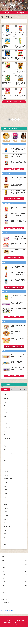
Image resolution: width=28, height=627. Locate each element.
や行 (15, 588)
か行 (15, 567)
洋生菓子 (6, 504)
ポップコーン (7, 475)
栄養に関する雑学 (14, 599)
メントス (6, 482)
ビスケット (7, 464)
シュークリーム (8, 431)
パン (5, 460)
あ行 (15, 564)
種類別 (5, 389)
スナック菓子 (7, 438)
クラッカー (7, 416)
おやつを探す (21, 620)
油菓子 (5, 501)
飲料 (5, 537)
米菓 (5, 523)
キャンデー (7, 409)
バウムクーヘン (8, 453)
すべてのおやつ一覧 (14, 101)
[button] (25, 21)
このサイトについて (20, 622)
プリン (5, 468)
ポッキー (6, 471)
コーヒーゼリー (8, 427)
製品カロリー (13, 389)
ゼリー (5, 442)
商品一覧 (14, 560)
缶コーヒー (7, 526)
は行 (15, 581)
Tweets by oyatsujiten (7, 610)
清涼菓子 (6, 512)
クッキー (6, 413)
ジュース (6, 435)
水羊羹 (5, 493)
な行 (15, 578)
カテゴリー (8, 622)
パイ (5, 457)
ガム (5, 406)
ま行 (15, 585)
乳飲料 (5, 490)
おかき (5, 395)
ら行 (15, 592)
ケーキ (5, 424)
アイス (5, 402)
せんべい (6, 398)
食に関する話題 (14, 602)
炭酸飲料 (6, 515)
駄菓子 (5, 545)
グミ (5, 420)
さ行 (15, 571)
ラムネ (5, 486)
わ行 (15, 595)
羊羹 (5, 530)
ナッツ (5, 449)
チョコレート (7, 446)
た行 (15, 574)
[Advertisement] (14, 111)
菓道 (5, 534)
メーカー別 (22, 389)
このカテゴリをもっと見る (14, 169)
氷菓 (5, 497)
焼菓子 (5, 519)
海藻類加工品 (7, 508)
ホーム (8, 620)
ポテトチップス (8, 479)
